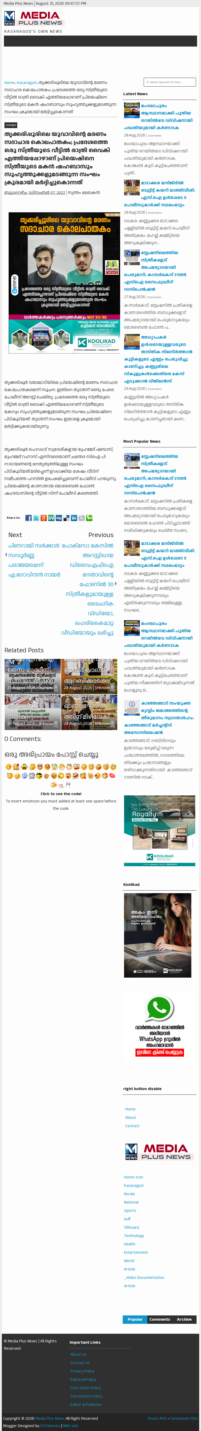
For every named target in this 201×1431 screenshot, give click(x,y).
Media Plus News (50, 1419)
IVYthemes (50, 1426)
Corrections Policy (86, 1396)
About (130, 1118)
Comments (159, 1319)
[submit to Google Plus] (44, 518)
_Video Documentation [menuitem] (144, 1278)
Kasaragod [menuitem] (133, 1186)
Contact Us (80, 1363)
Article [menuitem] (129, 1269)
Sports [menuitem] (130, 1211)
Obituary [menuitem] (131, 1227)
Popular (135, 1319)
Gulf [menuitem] (127, 1219)
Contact (132, 1126)
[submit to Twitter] (36, 518)
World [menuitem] (129, 1261)
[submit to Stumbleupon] (51, 518)
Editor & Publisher (86, 1405)
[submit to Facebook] (28, 518)
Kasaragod (11, 125)
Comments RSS (184, 1419)
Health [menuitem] (129, 1244)
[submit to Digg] (59, 518)
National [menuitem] (131, 1202)
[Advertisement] (101, 62)
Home (130, 1109)
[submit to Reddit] (82, 518)
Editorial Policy (83, 1380)
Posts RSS (157, 1419)
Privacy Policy (82, 1371)
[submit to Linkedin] (74, 518)
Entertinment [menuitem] (136, 1253)
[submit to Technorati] (89, 518)
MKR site (70, 1426)
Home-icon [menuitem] (133, 1177)
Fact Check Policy (85, 1388)
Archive (184, 1319)
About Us (78, 1355)
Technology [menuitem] (134, 1236)
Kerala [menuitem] (129, 1194)
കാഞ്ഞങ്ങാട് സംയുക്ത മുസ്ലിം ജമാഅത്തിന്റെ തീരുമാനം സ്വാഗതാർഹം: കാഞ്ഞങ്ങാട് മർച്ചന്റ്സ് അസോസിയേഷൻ (159, 718)
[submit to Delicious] (66, 518)
